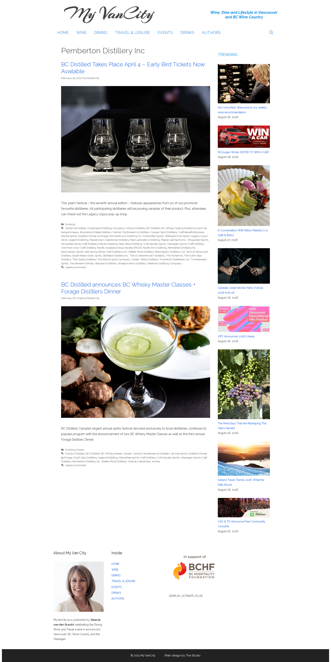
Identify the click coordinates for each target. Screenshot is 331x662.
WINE (81, 32)
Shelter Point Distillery (141, 251)
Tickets (135, 259)
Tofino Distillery (149, 259)
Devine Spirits (69, 235)
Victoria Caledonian (139, 461)
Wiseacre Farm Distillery (132, 263)
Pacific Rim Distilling (155, 247)
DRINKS (187, 32)
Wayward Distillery (106, 263)
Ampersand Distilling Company (105, 228)
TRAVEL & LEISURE (132, 32)
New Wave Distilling (130, 243)
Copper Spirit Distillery (164, 232)
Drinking (70, 224)
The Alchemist (174, 255)
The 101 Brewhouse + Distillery (147, 255)
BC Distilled (153, 228)
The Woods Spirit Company (113, 259)
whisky (156, 461)
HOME (63, 32)
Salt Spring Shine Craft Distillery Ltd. (106, 251)
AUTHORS (211, 32)
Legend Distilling (78, 239)
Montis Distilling (108, 243)
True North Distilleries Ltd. (174, 259)
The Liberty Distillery (84, 259)
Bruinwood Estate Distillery (95, 232)
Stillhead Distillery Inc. (116, 255)
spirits (98, 255)
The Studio (193, 655)
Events (80, 449)
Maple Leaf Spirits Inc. (174, 239)
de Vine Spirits (179, 453)
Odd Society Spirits (154, 243)
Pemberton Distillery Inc (182, 247)
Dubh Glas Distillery (85, 457)
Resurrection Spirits (72, 251)
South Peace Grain (83, 255)
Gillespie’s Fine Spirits (177, 235)
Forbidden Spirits (153, 235)
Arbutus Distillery (135, 228)
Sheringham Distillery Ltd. (170, 251)
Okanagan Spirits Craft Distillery (185, 243)
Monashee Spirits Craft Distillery (79, 243)
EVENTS (165, 32)
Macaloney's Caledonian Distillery (109, 239)
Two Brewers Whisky (82, 263)
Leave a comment (75, 267)
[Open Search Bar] (271, 32)
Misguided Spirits (198, 239)
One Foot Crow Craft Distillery (78, 247)
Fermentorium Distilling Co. (125, 235)
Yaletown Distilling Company (164, 263)
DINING (100, 32)
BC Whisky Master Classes (116, 453)
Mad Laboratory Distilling (145, 239)
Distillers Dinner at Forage (93, 235)
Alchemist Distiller (75, 228)
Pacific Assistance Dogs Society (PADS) (119, 247)
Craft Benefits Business (191, 232)
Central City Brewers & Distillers (130, 232)
